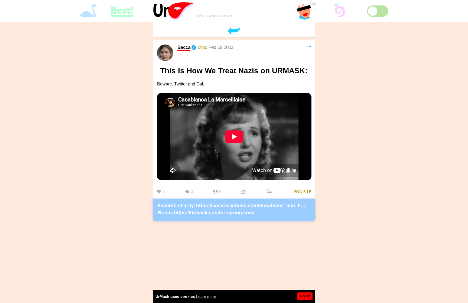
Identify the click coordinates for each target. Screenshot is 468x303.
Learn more (206, 296)
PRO (298, 191)
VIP (307, 191)
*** (309, 47)
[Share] (244, 192)
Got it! (305, 296)
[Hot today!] (270, 192)
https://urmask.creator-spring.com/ (214, 212)
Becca (183, 47)
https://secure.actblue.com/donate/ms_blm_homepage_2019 (266, 205)
